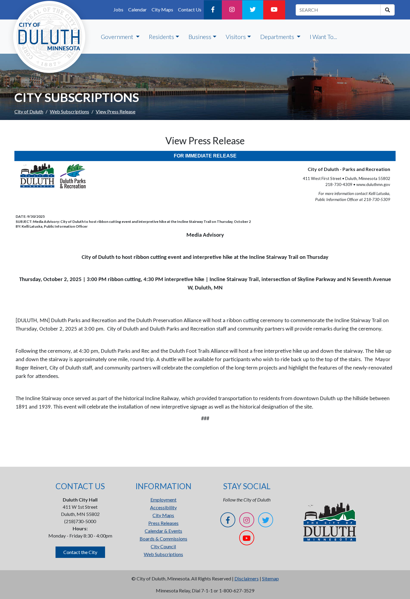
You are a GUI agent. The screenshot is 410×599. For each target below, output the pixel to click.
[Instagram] (232, 9)
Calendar (137, 9)
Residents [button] (161, 36)
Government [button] (117, 36)
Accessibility (163, 507)
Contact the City (80, 552)
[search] (387, 10)
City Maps (162, 9)
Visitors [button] (236, 36)
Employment (163, 499)
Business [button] (199, 36)
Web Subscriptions (69, 111)
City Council (163, 546)
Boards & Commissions (163, 538)
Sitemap (270, 578)
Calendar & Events (163, 531)
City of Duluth (28, 111)
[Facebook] (213, 9)
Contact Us (189, 9)
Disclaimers (246, 578)
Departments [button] (277, 36)
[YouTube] (274, 9)
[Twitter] (252, 9)
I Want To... (323, 36)
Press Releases (163, 523)
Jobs (118, 9)
